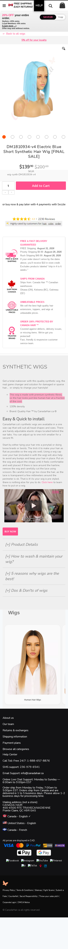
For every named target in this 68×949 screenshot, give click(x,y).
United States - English (21, 823)
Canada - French (17, 830)
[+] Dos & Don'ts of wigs (26, 590)
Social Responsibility (28, 896)
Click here (47, 482)
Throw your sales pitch (49, 896)
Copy (60, 17)
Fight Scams (48, 890)
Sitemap (38, 890)
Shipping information (15, 737)
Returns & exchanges (15, 730)
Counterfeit (13, 896)
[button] (63, 51)
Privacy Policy (9, 890)
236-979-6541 (30, 767)
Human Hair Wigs (32, 700)
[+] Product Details (21, 544)
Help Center (10, 754)
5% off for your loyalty (34, 40)
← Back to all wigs (14, 34)
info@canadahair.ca (32, 773)
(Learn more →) (9, 26)
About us (8, 718)
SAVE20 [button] (48, 17)
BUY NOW (10, 531)
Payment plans (12, 743)
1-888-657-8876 (38, 761)
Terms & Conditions (24, 890)
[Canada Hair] (23, 5)
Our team (8, 724)
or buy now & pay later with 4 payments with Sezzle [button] (34, 204)
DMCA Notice (24, 902)
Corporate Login (9, 902)
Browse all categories (16, 749)
